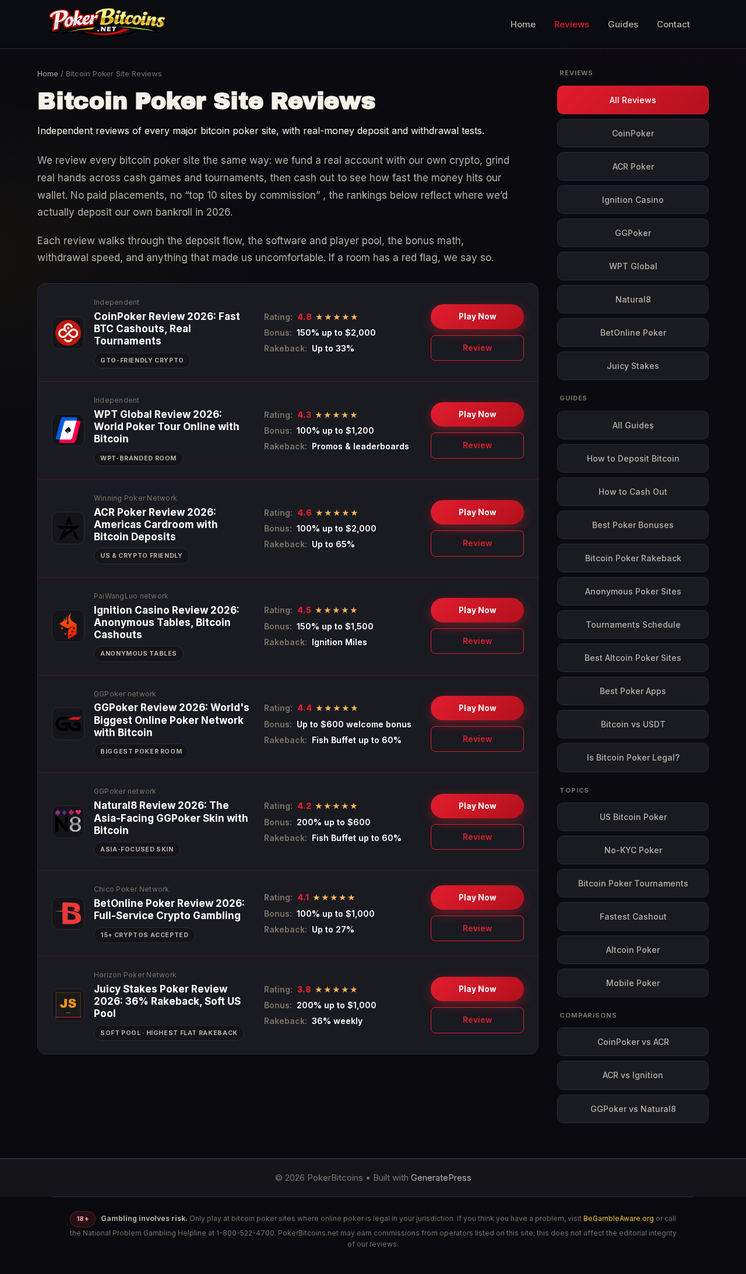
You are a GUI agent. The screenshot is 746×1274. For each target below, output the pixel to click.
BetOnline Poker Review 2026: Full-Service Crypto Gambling (169, 909)
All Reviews (633, 100)
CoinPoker (633, 133)
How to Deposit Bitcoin (633, 458)
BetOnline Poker (633, 332)
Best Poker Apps (633, 691)
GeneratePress (441, 1177)
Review (477, 348)
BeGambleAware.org (618, 1218)
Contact (673, 24)
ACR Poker (633, 166)
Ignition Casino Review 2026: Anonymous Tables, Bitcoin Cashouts (167, 622)
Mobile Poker (633, 983)
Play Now (478, 316)
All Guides (633, 425)
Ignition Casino (633, 200)
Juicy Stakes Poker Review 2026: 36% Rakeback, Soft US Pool (167, 1001)
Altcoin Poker (633, 950)
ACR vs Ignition (633, 1075)
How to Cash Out (633, 492)
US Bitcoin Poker (633, 817)
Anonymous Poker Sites (633, 591)
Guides (623, 24)
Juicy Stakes (633, 366)
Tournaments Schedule (633, 624)
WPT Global (633, 266)
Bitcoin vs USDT (633, 724)
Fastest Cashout (633, 916)
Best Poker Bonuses (633, 525)
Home (523, 24)
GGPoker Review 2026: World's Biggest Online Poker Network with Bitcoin (171, 720)
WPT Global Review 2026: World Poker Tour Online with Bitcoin (167, 427)
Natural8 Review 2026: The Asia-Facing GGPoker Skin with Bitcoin (171, 818)
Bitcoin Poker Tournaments (633, 883)
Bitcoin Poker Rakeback (633, 558)
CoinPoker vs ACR (633, 1042)
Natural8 (633, 299)
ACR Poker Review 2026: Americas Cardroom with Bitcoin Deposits (156, 524)
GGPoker (633, 233)
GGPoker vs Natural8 (633, 1109)
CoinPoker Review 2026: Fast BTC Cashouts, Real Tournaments (167, 329)
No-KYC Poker (633, 850)
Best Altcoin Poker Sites (633, 658)
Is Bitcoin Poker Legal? (633, 757)
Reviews (571, 24)
